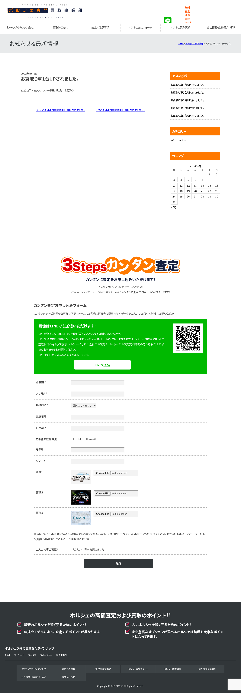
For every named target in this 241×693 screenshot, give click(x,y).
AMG (7, 655)
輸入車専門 (61, 655)
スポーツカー (46, 655)
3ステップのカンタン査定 (20, 27)
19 (188, 191)
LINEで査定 (102, 365)
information (178, 140)
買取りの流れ (60, 27)
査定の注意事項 (100, 27)
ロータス (32, 655)
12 (188, 185)
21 (202, 191)
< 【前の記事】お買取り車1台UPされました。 (60, 110)
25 (181, 196)
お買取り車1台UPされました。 (187, 85)
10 (173, 185)
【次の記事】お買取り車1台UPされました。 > (120, 110)
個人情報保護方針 (207, 669)
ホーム (181, 43)
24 (173, 196)
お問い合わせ (68, 676)
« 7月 (174, 207)
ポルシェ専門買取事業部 (44, 11)
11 (181, 185)
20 (195, 191)
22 (209, 191)
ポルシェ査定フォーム (140, 27)
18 (181, 191)
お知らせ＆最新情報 (194, 43)
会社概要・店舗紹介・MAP (221, 27)
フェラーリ (19, 655)
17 (173, 191)
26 (188, 196)
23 (216, 191)
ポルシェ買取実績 (180, 27)
